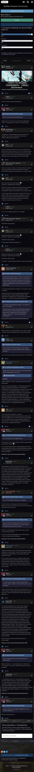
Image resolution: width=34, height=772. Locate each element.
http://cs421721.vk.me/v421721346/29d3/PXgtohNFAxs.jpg (15, 318)
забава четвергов (11, 268)
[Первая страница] (2, 63)
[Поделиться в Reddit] (2, 752)
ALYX (7, 144)
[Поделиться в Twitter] (4, 752)
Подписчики (15, 741)
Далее (28, 60)
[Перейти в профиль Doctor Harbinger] (3, 492)
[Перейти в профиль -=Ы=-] (3, 410)
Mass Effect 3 (20, 16)
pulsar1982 (9, 601)
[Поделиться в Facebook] (7, 752)
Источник (5, 378)
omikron (8, 96)
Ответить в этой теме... (10, 736)
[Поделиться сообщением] (31, 68)
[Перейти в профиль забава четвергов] (3, 268)
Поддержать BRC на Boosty (17, 11)
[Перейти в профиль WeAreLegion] (3, 362)
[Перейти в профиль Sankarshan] (3, 462)
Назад (4, 60)
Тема (7, 766)
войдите (10, 53)
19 (2, 49)
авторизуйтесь (17, 729)
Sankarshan (9, 461)
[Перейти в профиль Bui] (3, 326)
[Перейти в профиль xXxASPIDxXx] (3, 130)
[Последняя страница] (32, 61)
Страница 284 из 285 (17, 60)
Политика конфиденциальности (19, 766)
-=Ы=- (7, 409)
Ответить (17, 20)
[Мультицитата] (2, 93)
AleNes (8, 108)
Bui (6, 325)
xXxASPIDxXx (9, 129)
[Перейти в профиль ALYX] (3, 145)
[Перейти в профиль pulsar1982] (3, 601)
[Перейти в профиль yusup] (3, 339)
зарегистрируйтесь (18, 53)
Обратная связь (16, 767)
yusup (7, 339)
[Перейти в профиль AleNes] (3, 109)
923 (3, 36)
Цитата (6, 93)
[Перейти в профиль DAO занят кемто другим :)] (3, 163)
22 (2, 42)
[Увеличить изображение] (17, 76)
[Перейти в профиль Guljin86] (3, 67)
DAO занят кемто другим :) (13, 163)
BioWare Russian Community (16, 6)
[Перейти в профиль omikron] (3, 97)
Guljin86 (6, 16)
